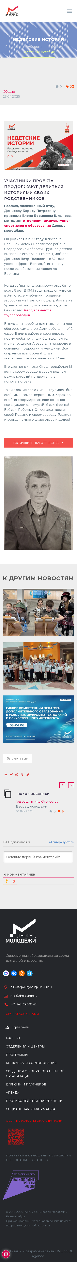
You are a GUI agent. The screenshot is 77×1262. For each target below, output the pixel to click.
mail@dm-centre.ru (23, 996)
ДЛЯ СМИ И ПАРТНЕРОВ (26, 1084)
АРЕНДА (12, 1092)
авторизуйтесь (62, 842)
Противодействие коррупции (34, 1101)
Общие (9, 92)
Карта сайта (20, 1027)
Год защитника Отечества (37, 801)
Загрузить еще (17, 758)
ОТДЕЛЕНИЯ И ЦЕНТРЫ (25, 1046)
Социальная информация (30, 1109)
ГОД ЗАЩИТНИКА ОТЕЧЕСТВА (36, 443)
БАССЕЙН (14, 1038)
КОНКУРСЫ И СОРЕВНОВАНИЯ (31, 1063)
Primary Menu (69, 11)
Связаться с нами (22, 1014)
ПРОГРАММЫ (17, 1055)
